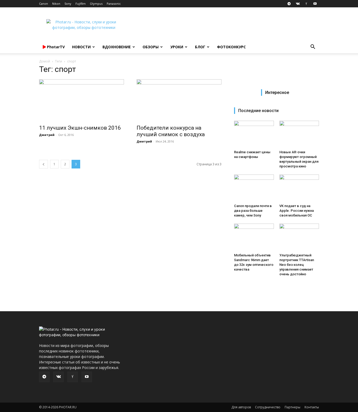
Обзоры (151, 46)
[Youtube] (315, 3)
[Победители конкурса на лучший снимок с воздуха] (179, 100)
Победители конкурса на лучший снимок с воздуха (171, 131)
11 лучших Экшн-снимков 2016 (80, 128)
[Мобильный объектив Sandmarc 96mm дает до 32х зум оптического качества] (254, 237)
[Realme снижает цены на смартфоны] (254, 134)
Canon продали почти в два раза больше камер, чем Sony (253, 210)
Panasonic (114, 4)
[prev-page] (43, 164)
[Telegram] (289, 3)
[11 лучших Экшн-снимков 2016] (81, 100)
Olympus (96, 4)
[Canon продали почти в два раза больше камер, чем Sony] (254, 188)
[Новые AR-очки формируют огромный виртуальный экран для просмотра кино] (299, 134)
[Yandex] (306, 3)
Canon (43, 4)
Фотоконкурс (231, 46)
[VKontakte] (298, 3)
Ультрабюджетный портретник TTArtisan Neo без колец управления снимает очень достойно (296, 264)
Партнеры (292, 407)
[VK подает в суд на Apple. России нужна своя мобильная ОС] (299, 188)
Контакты (312, 407)
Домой (44, 61)
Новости (81, 46)
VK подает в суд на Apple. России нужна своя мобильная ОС (296, 210)
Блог (200, 46)
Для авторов (241, 407)
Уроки (176, 46)
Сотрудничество (267, 407)
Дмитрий (47, 135)
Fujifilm (80, 4)
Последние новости (258, 110)
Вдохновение (116, 46)
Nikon (56, 4)
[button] (312, 47)
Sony (67, 4)
